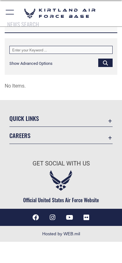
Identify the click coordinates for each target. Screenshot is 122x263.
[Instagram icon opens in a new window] (52, 217)
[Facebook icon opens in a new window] (35, 217)
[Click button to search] (105, 63)
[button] (10, 13)
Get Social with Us (61, 163)
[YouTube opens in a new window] (69, 217)
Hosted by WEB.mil (61, 233)
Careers (19, 135)
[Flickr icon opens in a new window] (86, 217)
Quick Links (24, 118)
